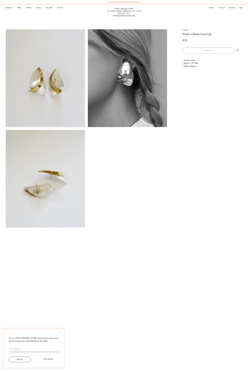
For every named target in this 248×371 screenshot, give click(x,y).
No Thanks (48, 359)
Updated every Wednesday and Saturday (124, 2)
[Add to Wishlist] (237, 50)
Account (221, 8)
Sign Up (20, 359)
